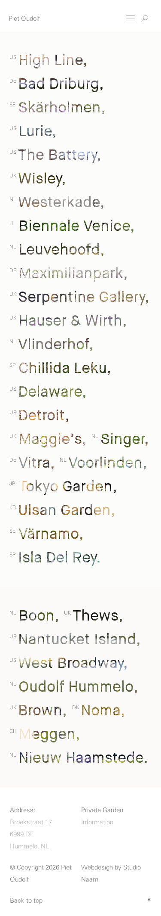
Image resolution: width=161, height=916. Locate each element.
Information (97, 822)
